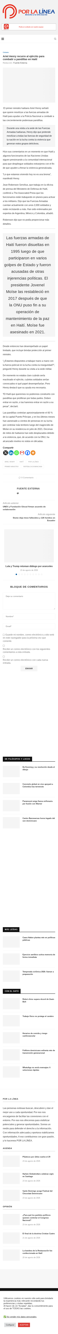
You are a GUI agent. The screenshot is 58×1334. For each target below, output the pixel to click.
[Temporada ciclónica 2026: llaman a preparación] (11, 976)
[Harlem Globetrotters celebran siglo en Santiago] (11, 1178)
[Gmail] (22, 452)
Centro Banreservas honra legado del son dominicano (39, 819)
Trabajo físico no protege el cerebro (38, 1016)
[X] (5, 452)
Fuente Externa (20, 63)
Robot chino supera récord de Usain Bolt (38, 1000)
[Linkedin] (11, 452)
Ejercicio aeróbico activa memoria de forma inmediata (39, 956)
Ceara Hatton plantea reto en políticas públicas (39, 938)
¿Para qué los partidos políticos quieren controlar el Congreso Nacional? (37, 1217)
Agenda (7, 1148)
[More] (33, 452)
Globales (6, 52)
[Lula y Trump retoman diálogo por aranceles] (29, 546)
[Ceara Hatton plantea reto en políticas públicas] (11, 942)
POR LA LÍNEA (10, 1099)
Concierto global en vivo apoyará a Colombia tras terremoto (38, 785)
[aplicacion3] (29, 689)
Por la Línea (33, 462)
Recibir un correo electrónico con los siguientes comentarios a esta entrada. (26, 650)
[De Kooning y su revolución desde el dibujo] (11, 771)
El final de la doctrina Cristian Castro (39, 1234)
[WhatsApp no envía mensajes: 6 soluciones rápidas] (11, 1072)
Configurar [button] (10, 1325)
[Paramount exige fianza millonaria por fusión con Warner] (11, 805)
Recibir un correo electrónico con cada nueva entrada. (25, 661)
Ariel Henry (10, 462)
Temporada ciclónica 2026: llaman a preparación (38, 973)
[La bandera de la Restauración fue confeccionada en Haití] (11, 1255)
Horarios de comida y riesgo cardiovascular (35, 1034)
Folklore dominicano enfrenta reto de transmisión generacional (39, 1051)
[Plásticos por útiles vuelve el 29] (11, 1161)
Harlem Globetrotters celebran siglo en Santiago (38, 1175)
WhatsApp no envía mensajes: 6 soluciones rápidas (36, 1068)
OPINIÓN (7, 1206)
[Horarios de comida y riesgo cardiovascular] (11, 1037)
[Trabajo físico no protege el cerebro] (11, 1020)
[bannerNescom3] (29, 24)
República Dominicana (32, 466)
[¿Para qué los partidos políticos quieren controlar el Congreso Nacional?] (11, 1219)
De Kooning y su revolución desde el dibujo (39, 768)
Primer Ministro (12, 466)
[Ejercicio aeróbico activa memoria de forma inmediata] (11, 959)
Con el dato (12, 991)
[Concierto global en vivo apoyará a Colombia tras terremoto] (11, 788)
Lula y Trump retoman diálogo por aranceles (29, 566)
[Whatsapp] (16, 452)
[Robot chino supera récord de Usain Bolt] (11, 1003)
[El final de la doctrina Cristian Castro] (11, 1238)
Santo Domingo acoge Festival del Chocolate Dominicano (38, 1192)
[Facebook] (27, 452)
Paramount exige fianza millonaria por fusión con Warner (38, 802)
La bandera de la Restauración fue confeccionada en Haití (37, 1252)
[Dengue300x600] (29, 836)
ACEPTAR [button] (24, 1325)
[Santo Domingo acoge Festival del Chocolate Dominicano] (11, 1195)
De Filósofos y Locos (17, 759)
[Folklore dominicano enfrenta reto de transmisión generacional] (11, 1055)
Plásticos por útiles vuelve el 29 (36, 1157)
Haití (22, 462)
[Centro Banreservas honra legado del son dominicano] (11, 822)
